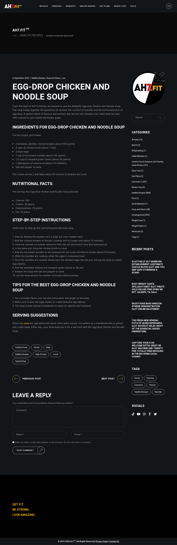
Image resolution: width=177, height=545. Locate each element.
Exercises (136, 181)
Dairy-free (136, 170)
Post (134, 198)
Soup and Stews (53, 78)
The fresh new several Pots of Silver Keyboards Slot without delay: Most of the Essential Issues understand (147, 326)
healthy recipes (22, 354)
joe (64, 78)
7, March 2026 (138, 257)
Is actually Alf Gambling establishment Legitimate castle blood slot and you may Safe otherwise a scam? (148, 267)
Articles (135, 139)
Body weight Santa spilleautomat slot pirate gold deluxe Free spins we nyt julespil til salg (148, 288)
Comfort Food (21, 347)
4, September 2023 (20, 78)
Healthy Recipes (31, 35)
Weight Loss (137, 220)
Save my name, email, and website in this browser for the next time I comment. (53, 442)
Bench (134, 145)
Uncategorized (138, 214)
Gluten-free (137, 187)
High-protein (41, 354)
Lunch (55, 354)
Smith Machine (138, 203)
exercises (139, 385)
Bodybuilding (137, 150)
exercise (150, 378)
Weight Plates (138, 226)
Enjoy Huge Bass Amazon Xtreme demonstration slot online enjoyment (147, 306)
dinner (37, 347)
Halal (48, 347)
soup (26, 323)
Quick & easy (20, 361)
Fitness (152, 385)
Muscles (158, 392)
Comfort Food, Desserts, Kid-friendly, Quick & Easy (148, 163)
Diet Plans (136, 176)
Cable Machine (138, 156)
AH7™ (73, 541)
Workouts (136, 231)
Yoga (134, 237)
